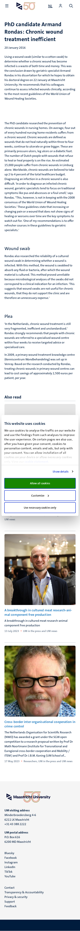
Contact (9, 888)
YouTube (9, 876)
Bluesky (9, 853)
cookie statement (36, 462)
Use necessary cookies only (40, 508)
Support (9, 902)
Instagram (11, 862)
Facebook (10, 858)
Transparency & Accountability (24, 892)
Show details (60, 471)
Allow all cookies (40, 483)
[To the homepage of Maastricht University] (26, 6)
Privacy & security (16, 897)
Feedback (10, 906)
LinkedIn (9, 867)
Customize (37, 495)
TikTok (8, 872)
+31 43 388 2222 (15, 824)
